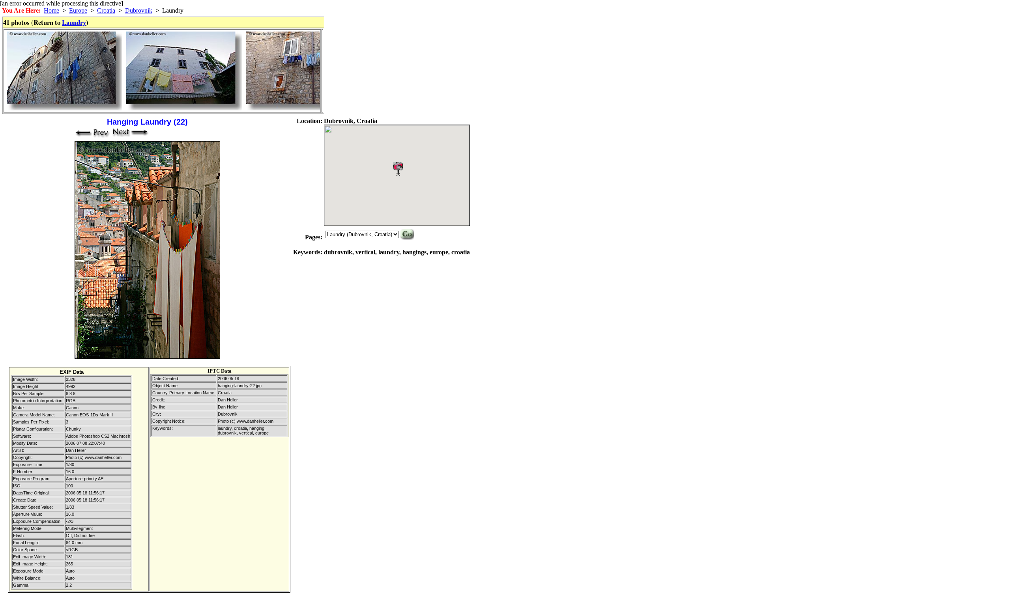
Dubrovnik (138, 10)
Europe (78, 10)
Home (51, 10)
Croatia (106, 10)
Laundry (74, 22)
